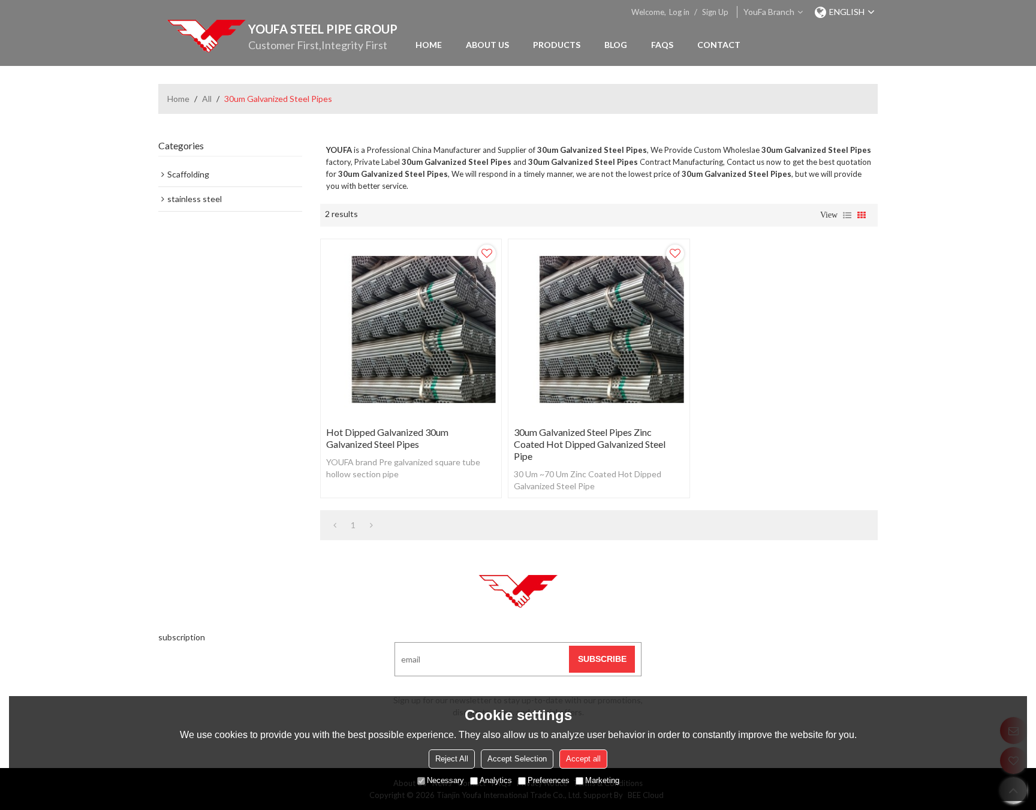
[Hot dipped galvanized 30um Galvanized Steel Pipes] (411, 329)
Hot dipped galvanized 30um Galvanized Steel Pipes (387, 438)
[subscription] (602, 659)
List (847, 215)
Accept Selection (517, 758)
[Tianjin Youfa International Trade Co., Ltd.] (206, 36)
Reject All (451, 758)
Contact (718, 45)
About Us (487, 45)
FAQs (662, 45)
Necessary (445, 780)
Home (428, 45)
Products (556, 45)
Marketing (602, 780)
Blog (615, 45)
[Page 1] (334, 525)
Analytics (496, 780)
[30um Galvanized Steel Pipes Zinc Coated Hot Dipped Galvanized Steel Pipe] (598, 329)
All (207, 99)
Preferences (549, 780)
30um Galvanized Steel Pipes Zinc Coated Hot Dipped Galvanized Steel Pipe (589, 444)
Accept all (583, 758)
